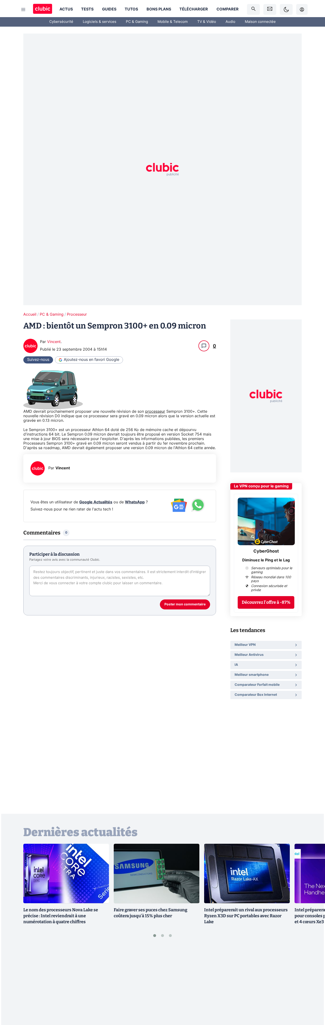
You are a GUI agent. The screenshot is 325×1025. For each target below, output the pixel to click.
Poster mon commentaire (185, 604)
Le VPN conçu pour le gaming (261, 486)
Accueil (29, 314)
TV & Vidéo (206, 22)
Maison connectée (260, 22)
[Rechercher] (253, 9)
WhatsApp (135, 502)
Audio (230, 22)
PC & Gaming (137, 22)
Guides (109, 9)
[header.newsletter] (270, 9)
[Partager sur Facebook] (313, 984)
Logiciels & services (99, 22)
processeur (155, 411)
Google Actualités (95, 502)
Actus (66, 9)
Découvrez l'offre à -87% (266, 602)
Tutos (131, 9)
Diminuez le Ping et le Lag (266, 560)
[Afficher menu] (23, 9)
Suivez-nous (38, 360)
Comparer (228, 9)
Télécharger (193, 9)
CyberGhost (266, 551)
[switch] (286, 9)
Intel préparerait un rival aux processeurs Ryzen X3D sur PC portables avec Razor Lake (246, 915)
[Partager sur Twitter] (313, 1000)
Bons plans (159, 9)
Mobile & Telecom (173, 22)
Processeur (77, 314)
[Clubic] (42, 9)
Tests (87, 9)
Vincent (54, 342)
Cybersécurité (61, 22)
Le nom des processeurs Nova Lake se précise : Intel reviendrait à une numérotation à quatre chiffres (60, 915)
